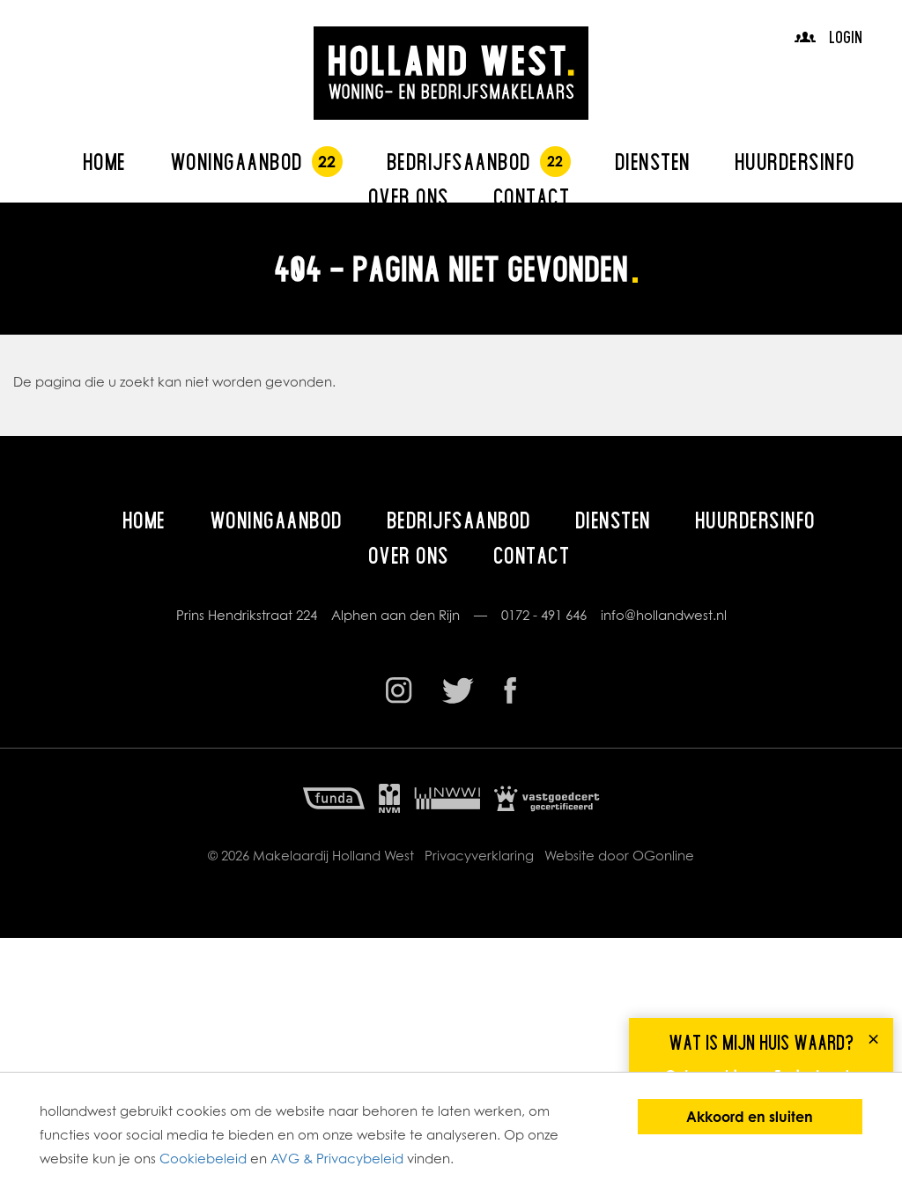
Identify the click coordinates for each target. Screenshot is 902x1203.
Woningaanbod (236, 161)
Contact (531, 197)
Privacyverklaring (479, 855)
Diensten (653, 161)
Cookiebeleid (203, 1158)
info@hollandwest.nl (664, 615)
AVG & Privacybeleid (336, 1158)
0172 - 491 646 (544, 615)
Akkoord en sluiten (749, 1117)
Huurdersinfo (795, 161)
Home (104, 161)
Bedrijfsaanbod (459, 161)
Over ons (408, 197)
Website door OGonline (619, 855)
